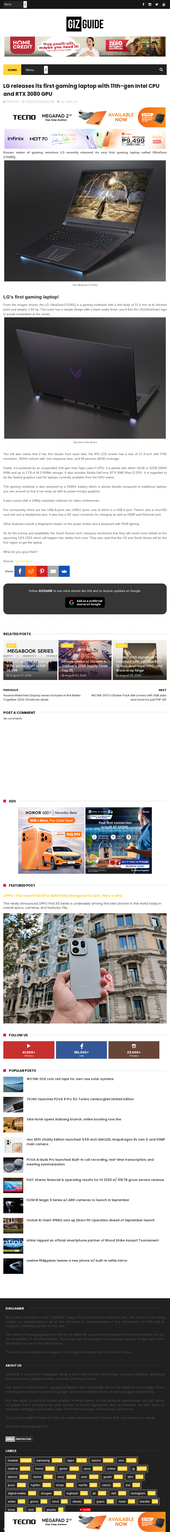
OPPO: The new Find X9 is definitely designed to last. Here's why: (63, 895)
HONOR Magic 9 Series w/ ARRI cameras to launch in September (78, 1200)
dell (113, 1493)
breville (145, 1501)
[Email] (53, 571)
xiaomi (96, 1460)
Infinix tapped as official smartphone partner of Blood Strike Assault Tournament (93, 1240)
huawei (121, 645)
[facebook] (143, 4)
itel (128, 1485)
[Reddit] (31, 571)
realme (13, 1469)
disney (77, 1501)
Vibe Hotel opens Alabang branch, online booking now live (74, 1119)
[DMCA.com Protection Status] (19, 1440)
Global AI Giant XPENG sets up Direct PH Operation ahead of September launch (91, 1220)
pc (75, 101)
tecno (37, 1477)
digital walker (17, 1493)
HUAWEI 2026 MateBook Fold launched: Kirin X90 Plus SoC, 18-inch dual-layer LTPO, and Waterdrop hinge (139, 664)
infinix (111, 1469)
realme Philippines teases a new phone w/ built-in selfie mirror (77, 1260)
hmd (55, 1501)
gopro (100, 1501)
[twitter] (157, 4)
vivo (121, 1460)
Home (12, 70)
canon (106, 1485)
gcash (107, 1477)
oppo (70, 1460)
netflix (83, 1485)
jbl (94, 1493)
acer (84, 1477)
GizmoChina (23, 561)
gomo (34, 1501)
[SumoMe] (64, 571)
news (68, 101)
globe (63, 1469)
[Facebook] (19, 571)
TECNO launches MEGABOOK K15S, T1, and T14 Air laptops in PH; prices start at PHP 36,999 (29, 664)
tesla (122, 1501)
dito (130, 1477)
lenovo (67, 645)
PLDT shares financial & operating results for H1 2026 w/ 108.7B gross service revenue (95, 1180)
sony (61, 1477)
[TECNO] (85, 1521)
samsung (43, 1460)
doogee (46, 1493)
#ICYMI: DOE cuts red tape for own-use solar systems (70, 1079)
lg (62, 101)
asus (87, 1469)
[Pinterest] (42, 571)
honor (39, 1469)
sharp (60, 1485)
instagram (138, 1493)
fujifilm (35, 1485)
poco (11, 1485)
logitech (72, 1493)
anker (11, 1501)
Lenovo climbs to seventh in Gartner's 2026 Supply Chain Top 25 (85, 665)
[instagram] (150, 4)
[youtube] (164, 4)
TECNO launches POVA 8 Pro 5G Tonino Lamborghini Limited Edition (80, 1099)
